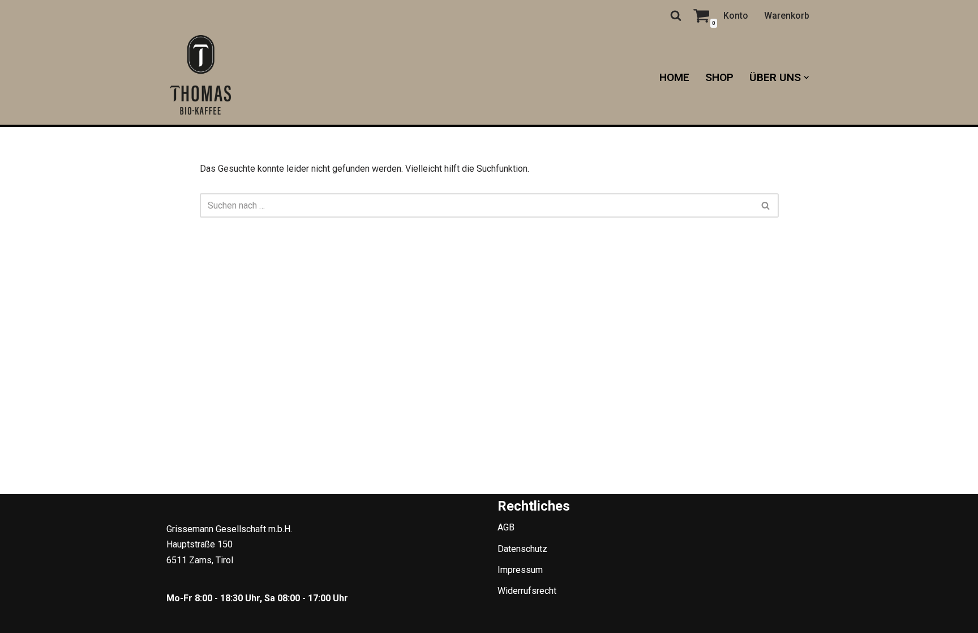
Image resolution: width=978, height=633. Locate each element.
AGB (505, 527)
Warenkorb (786, 15)
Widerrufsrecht (526, 590)
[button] (806, 77)
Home (674, 77)
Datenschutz (522, 548)
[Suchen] (675, 15)
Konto (735, 15)
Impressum (520, 569)
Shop (719, 77)
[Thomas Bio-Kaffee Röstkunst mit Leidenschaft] (200, 77)
